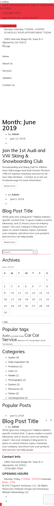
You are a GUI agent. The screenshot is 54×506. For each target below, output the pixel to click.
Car (28, 335)
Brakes (21, 336)
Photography (15, 379)
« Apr (5, 321)
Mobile (11, 375)
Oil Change (30, 340)
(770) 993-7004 (11, 35)
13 (33, 292)
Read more (9, 186)
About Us (7, 63)
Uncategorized (16, 397)
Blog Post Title (17, 211)
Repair (37, 340)
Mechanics (21, 340)
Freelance (13, 366)
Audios (12, 357)
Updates (7, 77)
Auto (6, 335)
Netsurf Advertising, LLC (15, 492)
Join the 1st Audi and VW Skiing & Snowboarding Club (23, 156)
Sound (42, 340)
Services (7, 70)
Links (11, 370)
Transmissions (7, 344)
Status (11, 393)
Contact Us (8, 85)
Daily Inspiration (16, 361)
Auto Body (14, 336)
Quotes (12, 384)
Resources (14, 388)
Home (5, 56)
